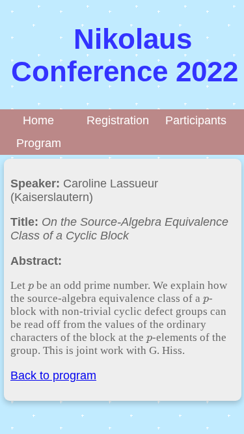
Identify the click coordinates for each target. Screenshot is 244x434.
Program (39, 143)
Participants (197, 120)
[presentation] (31, 285)
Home (38, 120)
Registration (118, 120)
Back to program (53, 375)
